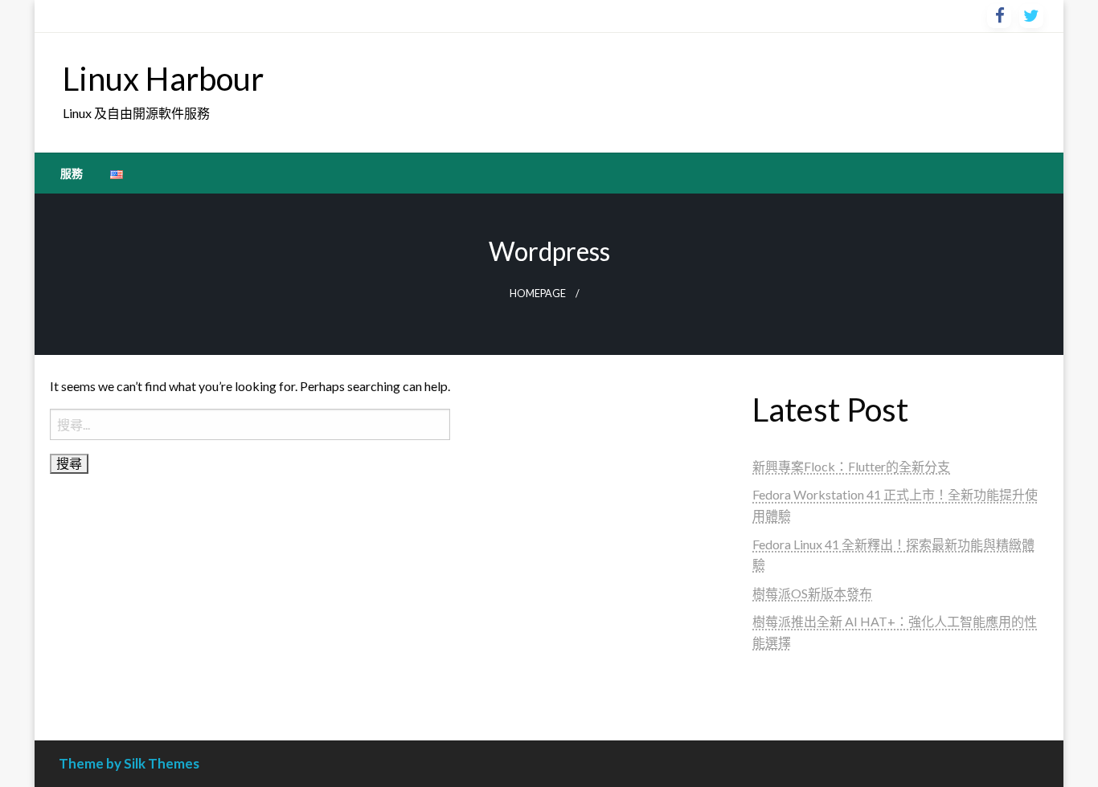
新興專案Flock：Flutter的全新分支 (851, 466)
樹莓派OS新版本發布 (812, 593)
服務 (71, 173)
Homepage (538, 293)
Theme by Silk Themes (129, 763)
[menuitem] (71, 173)
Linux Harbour (163, 78)
